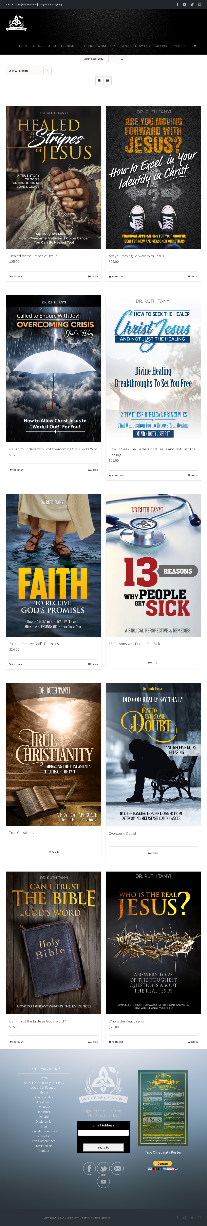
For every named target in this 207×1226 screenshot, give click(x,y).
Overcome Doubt (122, 833)
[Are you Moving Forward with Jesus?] (153, 177)
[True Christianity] (53, 754)
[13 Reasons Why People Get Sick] (153, 565)
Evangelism (43, 1136)
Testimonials (44, 1146)
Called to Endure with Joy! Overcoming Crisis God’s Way (53, 448)
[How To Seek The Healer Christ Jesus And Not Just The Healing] (153, 368)
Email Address (103, 1125)
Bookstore (44, 1112)
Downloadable (44, 1097)
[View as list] (107, 81)
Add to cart (17, 276)
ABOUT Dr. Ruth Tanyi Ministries (44, 1083)
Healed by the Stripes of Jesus (33, 255)
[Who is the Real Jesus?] (153, 943)
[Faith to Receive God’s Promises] (53, 565)
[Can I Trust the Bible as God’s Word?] (53, 943)
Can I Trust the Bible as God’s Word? (37, 1021)
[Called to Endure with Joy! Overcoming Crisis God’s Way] (53, 368)
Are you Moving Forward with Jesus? (137, 255)
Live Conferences (43, 1141)
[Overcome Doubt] (153, 755)
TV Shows (43, 1107)
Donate (44, 1117)
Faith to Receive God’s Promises (34, 643)
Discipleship (44, 1121)
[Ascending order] (122, 60)
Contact (44, 1151)
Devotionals (44, 1102)
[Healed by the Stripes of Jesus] (53, 177)
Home (44, 1078)
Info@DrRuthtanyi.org (50, 4)
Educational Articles (44, 1131)
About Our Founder (43, 1087)
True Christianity (21, 832)
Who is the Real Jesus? (127, 1021)
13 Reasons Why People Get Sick (134, 643)
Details (94, 276)
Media (44, 1092)
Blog (44, 1126)
